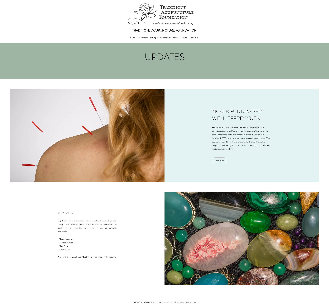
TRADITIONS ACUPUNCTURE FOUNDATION (164, 30)
